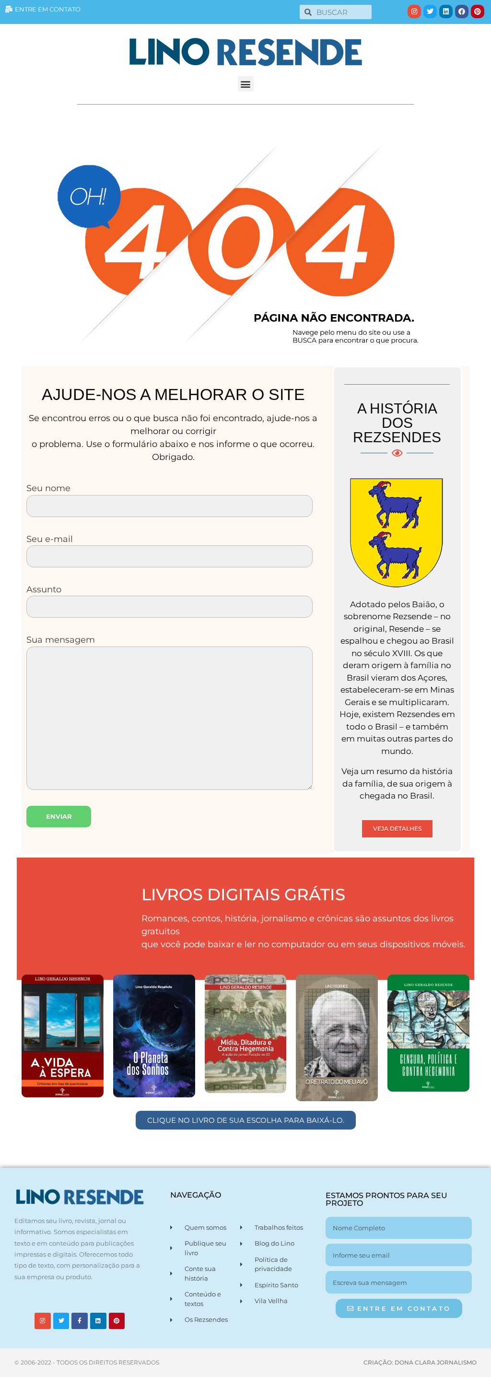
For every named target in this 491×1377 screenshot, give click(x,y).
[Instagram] (414, 11)
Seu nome (48, 488)
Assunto (43, 589)
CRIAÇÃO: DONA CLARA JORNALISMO (420, 1362)
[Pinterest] (477, 11)
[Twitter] (430, 11)
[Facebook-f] (79, 1321)
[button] (246, 84)
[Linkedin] (446, 11)
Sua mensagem (60, 640)
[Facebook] (461, 11)
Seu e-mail (49, 539)
